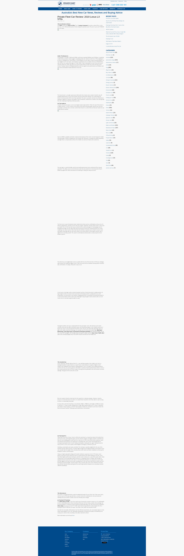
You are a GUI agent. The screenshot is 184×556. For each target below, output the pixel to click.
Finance (95, 8)
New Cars (67, 8)
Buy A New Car (109, 72)
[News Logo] (99, 5)
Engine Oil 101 (109, 43)
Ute (107, 160)
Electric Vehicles (109, 85)
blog (107, 67)
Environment (109, 90)
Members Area (114, 1)
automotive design (110, 60)
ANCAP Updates (109, 29)
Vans (107, 163)
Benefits (112, 8)
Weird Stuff (108, 165)
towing (107, 155)
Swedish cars (109, 150)
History (107, 105)
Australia (108, 57)
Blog (125, 1)
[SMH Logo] (93, 5)
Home (60, 8)
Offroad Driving (109, 135)
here (73, 515)
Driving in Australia (110, 80)
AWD (107, 65)
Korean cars (109, 120)
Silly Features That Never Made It (113, 41)
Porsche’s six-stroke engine (112, 18)
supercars (108, 142)
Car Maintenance (110, 75)
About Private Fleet (110, 52)
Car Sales (108, 77)
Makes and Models (110, 125)
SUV (107, 147)
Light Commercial (110, 122)
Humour (108, 110)
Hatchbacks (108, 102)
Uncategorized (109, 158)
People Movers (109, 137)
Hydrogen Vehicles (110, 115)
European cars (109, 92)
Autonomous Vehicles (111, 62)
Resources (121, 1)
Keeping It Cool (109, 38)
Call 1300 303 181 (119, 5)
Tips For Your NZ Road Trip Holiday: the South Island (115, 21)
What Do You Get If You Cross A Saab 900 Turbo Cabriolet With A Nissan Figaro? (115, 32)
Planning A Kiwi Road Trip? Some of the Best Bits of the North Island (115, 26)
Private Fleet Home (66, 3)
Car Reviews (104, 8)
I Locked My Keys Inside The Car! (113, 46)
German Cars (109, 100)
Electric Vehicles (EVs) (111, 87)
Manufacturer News (110, 127)
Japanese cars (109, 117)
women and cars (110, 168)
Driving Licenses (109, 82)
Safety (107, 140)
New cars (108, 132)
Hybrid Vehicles (109, 112)
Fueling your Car (109, 97)
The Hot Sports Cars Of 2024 (112, 36)
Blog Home (108, 70)
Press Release (106, 4)
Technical (108, 152)
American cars (109, 55)
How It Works (77, 8)
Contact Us (121, 8)
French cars (108, 95)
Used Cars (87, 8)
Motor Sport (109, 130)
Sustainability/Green (110, 145)
